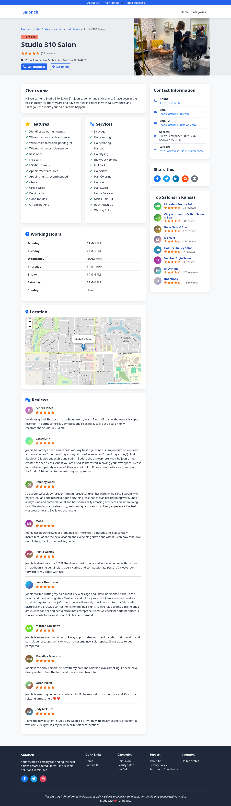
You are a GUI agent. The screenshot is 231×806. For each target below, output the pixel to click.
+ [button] (30, 321)
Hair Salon (73, 29)
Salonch (30, 12)
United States (41, 29)
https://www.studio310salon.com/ (181, 151)
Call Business (36, 67)
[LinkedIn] (175, 178)
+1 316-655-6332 (170, 103)
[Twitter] (166, 178)
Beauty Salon (126, 765)
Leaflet (111, 383)
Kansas (58, 29)
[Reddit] (185, 178)
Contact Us (112, 3)
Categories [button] (198, 12)
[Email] (194, 178)
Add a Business (135, 3)
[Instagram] (43, 778)
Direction (62, 67)
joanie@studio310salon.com (178, 125)
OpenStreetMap (123, 383)
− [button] (30, 326)
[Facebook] (157, 178)
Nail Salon (124, 769)
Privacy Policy (158, 765)
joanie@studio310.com (174, 114)
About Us (93, 3)
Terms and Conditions (164, 769)
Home (185, 12)
